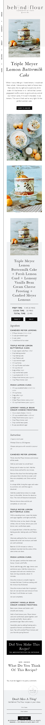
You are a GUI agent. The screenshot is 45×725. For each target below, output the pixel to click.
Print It (17, 319)
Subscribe (24, 718)
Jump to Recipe (24, 108)
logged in (19, 681)
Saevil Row (31, 722)
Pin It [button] (31, 319)
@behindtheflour (20, 652)
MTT (37, 722)
